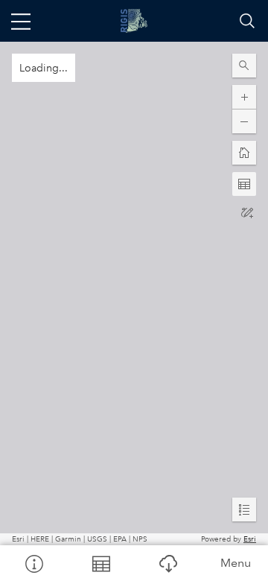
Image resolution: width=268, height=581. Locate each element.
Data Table (100, 563)
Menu (235, 563)
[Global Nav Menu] (20, 20)
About (33, 563)
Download (167, 563)
